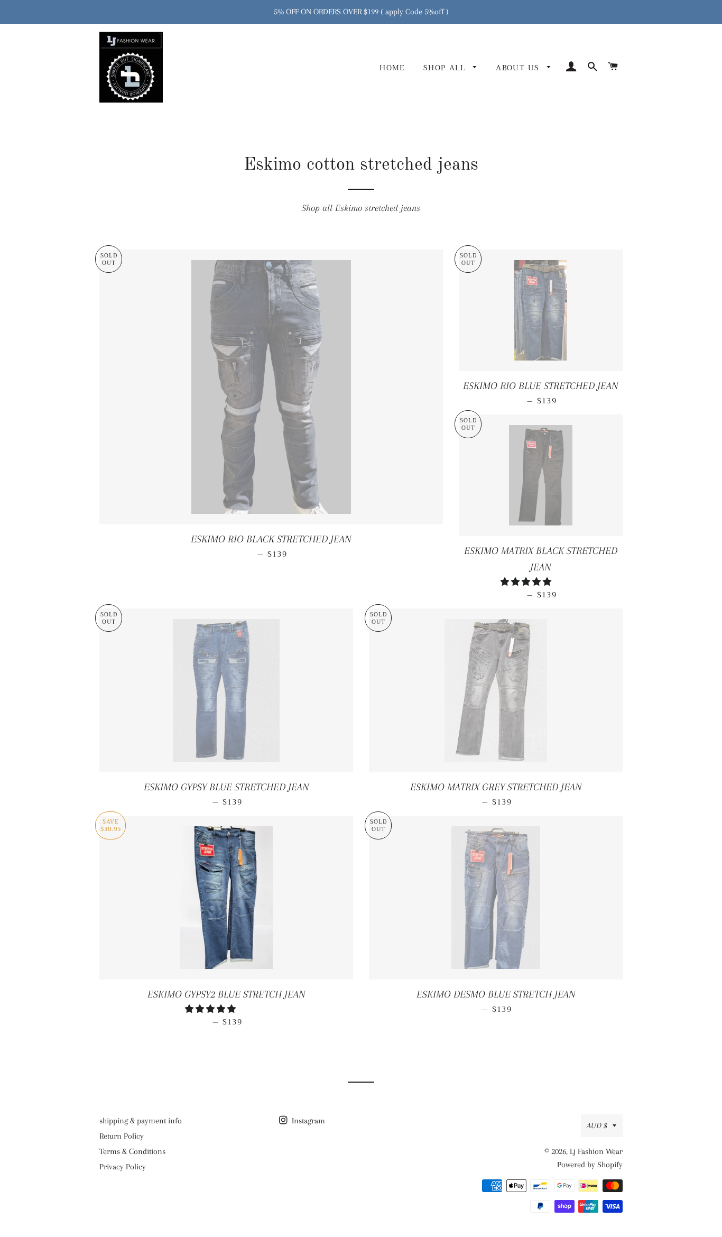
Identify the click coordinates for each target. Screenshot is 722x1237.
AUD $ (597, 1125)
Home (392, 67)
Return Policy (121, 1136)
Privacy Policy (122, 1166)
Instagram (307, 1120)
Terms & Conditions (132, 1151)
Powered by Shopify (590, 1164)
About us (519, 67)
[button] (527, 582)
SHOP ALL (445, 67)
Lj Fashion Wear (596, 1151)
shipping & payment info (140, 1120)
